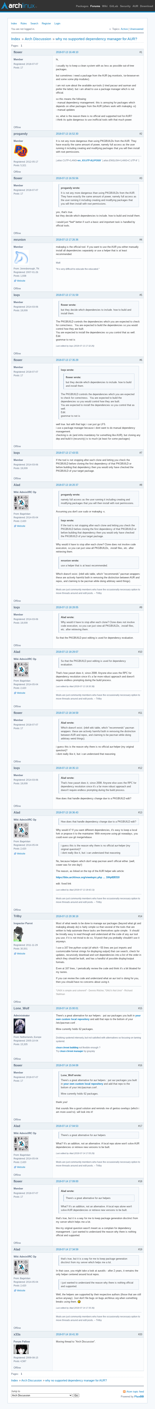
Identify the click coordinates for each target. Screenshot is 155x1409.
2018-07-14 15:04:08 (67, 1065)
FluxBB (139, 1396)
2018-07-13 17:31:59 (67, 295)
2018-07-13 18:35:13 (67, 768)
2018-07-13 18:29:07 (67, 651)
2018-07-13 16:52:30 (67, 133)
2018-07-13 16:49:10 (67, 52)
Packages (82, 6)
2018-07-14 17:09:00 (67, 1181)
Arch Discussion (38, 39)
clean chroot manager (71, 1051)
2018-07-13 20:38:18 (67, 916)
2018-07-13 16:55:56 (67, 178)
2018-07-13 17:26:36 (67, 239)
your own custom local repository (83, 1083)
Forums (95, 6)
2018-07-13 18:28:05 (67, 607)
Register (46, 23)
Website (21, 280)
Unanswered (136, 29)
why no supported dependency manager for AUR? (96, 39)
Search (34, 23)
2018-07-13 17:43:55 (67, 452)
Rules (24, 23)
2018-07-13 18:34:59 (67, 712)
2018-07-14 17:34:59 (67, 1249)
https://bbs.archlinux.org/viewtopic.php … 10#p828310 (87, 877)
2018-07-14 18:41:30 (67, 1334)
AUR (135, 6)
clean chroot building (67, 1047)
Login (57, 23)
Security (125, 6)
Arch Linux (19, 6)
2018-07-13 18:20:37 (67, 484)
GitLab (113, 6)
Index (14, 23)
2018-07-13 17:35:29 (67, 360)
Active (124, 29)
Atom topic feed (135, 1391)
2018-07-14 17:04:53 (67, 1126)
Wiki (105, 6)
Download (146, 6)
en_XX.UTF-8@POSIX (89, 160)
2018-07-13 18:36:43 (67, 812)
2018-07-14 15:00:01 (67, 1008)
